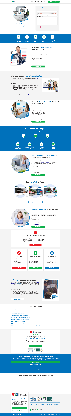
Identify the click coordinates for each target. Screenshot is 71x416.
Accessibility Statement (42, 414)
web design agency (39, 358)
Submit (39, 27)
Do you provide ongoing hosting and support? (21, 317)
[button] (12, 191)
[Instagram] (40, 335)
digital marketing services (49, 105)
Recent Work (37, 1)
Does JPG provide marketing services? (20, 315)
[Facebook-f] (31, 335)
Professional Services (37, 224)
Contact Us (43, 1)
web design (28, 79)
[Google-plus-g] (35, 335)
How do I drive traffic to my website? (19, 313)
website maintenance (45, 162)
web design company (40, 51)
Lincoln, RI (38, 106)
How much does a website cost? (18, 311)
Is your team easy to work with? (18, 321)
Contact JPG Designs (26, 94)
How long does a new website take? (19, 309)
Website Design (39, 59)
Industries (32, 1)
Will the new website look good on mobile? (20, 319)
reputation (28, 286)
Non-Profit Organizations (38, 222)
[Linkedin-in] (38, 335)
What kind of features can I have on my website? (22, 323)
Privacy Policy (58, 414)
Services (27, 1)
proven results (19, 288)
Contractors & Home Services (39, 220)
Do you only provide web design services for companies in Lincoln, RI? (26, 325)
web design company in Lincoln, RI (53, 161)
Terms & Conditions (51, 414)
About (23, 1)
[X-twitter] (33, 335)
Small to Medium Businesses (38, 223)
